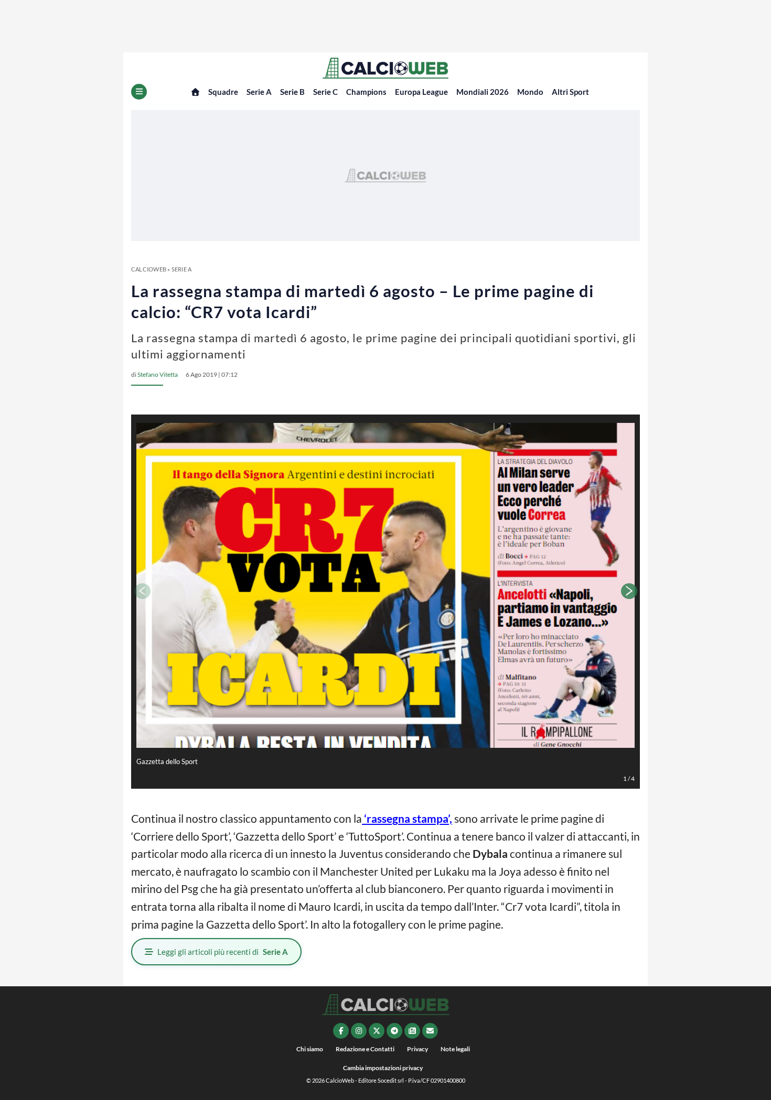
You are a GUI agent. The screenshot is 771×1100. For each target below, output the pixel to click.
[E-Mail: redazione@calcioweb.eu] (430, 1031)
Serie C (325, 91)
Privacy (417, 1049)
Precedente (141, 591)
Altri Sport (570, 91)
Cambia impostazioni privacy (383, 1068)
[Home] (195, 91)
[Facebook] (341, 1031)
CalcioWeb (148, 269)
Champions (366, 91)
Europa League (421, 91)
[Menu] (139, 92)
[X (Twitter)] (376, 1031)
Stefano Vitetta (157, 374)
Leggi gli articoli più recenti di (222, 951)
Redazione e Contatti (365, 1049)
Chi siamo (309, 1049)
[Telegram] (394, 1031)
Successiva (629, 591)
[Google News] (412, 1031)
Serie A (259, 91)
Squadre (223, 91)
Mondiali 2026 (482, 91)
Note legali (455, 1049)
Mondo (530, 91)
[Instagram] (359, 1031)
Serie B (292, 91)
